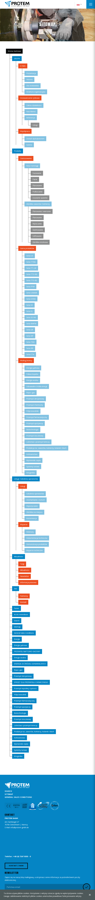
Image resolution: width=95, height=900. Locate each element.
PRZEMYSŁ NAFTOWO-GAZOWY (27, 651)
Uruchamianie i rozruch (35, 500)
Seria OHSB (31, 299)
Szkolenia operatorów (35, 493)
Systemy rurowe (32, 466)
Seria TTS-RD (31, 280)
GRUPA (17, 58)
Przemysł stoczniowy (34, 436)
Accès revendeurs (21, 614)
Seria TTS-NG (31, 274)
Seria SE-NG (31, 317)
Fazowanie (37, 173)
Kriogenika (30, 473)
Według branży (26, 360)
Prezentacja (31, 73)
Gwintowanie (38, 230)
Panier (16, 608)
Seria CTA (30, 354)
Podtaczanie (37, 191)
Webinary (30, 532)
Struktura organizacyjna (35, 92)
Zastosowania (26, 158)
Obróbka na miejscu (34, 512)
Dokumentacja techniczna (36, 538)
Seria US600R (31, 293)
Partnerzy (24, 596)
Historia (29, 79)
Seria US (29, 256)
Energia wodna (32, 380)
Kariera (29, 145)
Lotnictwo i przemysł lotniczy (38, 442)
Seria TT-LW (31, 268)
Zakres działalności (34, 105)
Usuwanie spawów (40, 198)
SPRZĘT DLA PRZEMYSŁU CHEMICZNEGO (31, 682)
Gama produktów (27, 248)
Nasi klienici (31, 111)
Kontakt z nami (16, 866)
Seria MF (29, 336)
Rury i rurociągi (32, 166)
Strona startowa (14, 51)
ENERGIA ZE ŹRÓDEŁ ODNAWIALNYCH (30, 664)
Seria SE (29, 305)
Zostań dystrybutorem (35, 138)
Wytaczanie (37, 224)
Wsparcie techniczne (34, 550)
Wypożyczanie (32, 506)
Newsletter (24, 576)
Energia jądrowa (32, 368)
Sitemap (17, 627)
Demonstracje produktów (36, 544)
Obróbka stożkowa (40, 242)
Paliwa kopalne (32, 374)
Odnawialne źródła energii (36, 386)
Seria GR (29, 330)
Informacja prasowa (28, 582)
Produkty (17, 151)
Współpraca (25, 131)
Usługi (35, 125)
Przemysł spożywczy (34, 423)
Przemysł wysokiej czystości (25, 688)
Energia (17, 639)
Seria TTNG (31, 262)
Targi (22, 564)
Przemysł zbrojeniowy (35, 399)
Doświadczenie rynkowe (30, 98)
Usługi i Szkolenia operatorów (26, 479)
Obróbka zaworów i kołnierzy (38, 204)
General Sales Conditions (24, 633)
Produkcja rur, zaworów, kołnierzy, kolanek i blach (46, 448)
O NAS (22, 66)
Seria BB (29, 348)
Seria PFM (30, 286)
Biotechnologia (32, 429)
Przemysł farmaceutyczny (36, 417)
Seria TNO (30, 342)
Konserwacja (31, 518)
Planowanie (37, 185)
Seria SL (29, 311)
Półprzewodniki (32, 411)
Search (16, 620)
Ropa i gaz (30, 392)
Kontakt (23, 602)
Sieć (15, 588)
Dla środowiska (32, 85)
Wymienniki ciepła (33, 460)
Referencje (30, 117)
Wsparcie (23, 524)
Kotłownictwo (31, 454)
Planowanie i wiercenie (42, 211)
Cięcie (35, 179)
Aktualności (18, 556)
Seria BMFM (31, 323)
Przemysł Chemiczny (34, 405)
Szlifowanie (37, 236)
